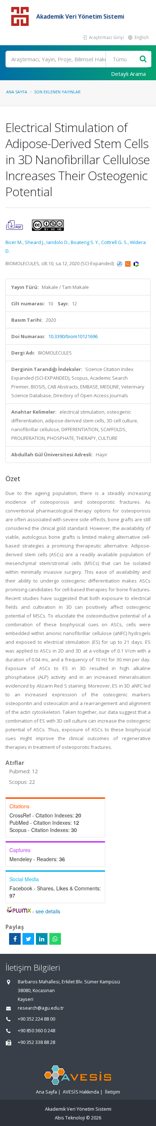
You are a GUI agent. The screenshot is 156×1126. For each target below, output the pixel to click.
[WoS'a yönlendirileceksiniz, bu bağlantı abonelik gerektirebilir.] (136, 263)
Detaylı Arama (128, 73)
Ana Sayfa (16, 91)
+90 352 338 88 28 (36, 1042)
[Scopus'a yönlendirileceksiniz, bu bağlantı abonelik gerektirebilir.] (128, 263)
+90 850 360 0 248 (36, 1031)
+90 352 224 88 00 (36, 1019)
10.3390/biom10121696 (73, 336)
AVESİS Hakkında (81, 1092)
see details (48, 911)
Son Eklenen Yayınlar (57, 91)
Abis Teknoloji (70, 1118)
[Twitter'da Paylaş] (28, 939)
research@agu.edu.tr (41, 1008)
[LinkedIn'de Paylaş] (42, 939)
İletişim (112, 1092)
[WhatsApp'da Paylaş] (55, 939)
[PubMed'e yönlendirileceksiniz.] (120, 263)
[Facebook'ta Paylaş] (15, 939)
